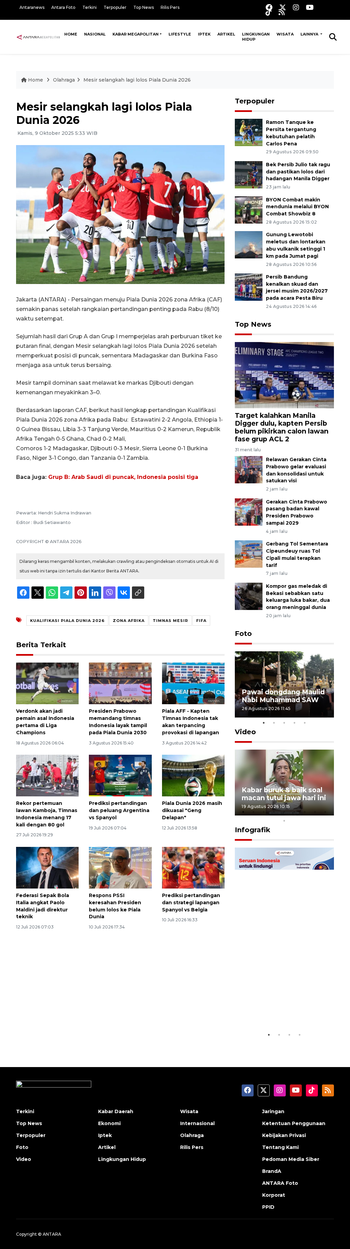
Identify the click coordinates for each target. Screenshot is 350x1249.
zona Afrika (129, 620)
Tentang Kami (280, 1147)
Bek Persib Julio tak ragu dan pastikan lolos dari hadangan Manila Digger (298, 171)
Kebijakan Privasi (284, 1135)
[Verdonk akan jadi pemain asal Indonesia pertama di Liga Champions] (47, 683)
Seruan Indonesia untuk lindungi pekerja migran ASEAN (283, 1004)
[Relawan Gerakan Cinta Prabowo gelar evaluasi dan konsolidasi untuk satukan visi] (248, 469)
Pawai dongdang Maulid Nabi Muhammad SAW (283, 696)
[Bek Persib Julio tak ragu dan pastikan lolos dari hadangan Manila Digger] (248, 174)
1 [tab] (263, 722)
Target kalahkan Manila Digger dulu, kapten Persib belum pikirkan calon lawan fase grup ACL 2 (281, 427)
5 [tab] (304, 722)
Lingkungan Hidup (256, 37)
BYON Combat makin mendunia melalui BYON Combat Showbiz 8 (297, 207)
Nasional (95, 34)
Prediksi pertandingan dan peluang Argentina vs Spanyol (119, 810)
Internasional (197, 1123)
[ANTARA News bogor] (38, 36)
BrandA (271, 1171)
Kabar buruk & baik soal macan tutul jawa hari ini (284, 794)
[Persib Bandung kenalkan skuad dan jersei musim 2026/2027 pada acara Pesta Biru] (248, 286)
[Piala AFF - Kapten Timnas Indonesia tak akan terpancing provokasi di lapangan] (193, 683)
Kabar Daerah (115, 1111)
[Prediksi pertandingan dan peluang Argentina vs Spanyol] (120, 775)
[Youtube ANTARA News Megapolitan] (310, 7)
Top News (143, 7)
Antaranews (31, 7)
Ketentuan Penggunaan (293, 1123)
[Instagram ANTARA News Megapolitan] (296, 7)
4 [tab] (294, 722)
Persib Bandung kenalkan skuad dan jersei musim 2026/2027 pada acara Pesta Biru (297, 287)
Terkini (89, 7)
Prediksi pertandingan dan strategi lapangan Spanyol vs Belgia (191, 902)
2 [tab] (274, 722)
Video (245, 732)
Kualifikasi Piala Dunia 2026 (67, 620)
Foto (243, 633)
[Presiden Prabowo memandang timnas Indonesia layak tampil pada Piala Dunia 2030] (120, 683)
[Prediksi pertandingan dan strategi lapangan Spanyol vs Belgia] (193, 867)
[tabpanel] (284, 684)
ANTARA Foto (280, 1183)
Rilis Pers (170, 7)
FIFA (201, 620)
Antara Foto (63, 7)
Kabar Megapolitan (135, 34)
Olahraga (64, 80)
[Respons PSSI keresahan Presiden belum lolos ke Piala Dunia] (120, 867)
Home (70, 34)
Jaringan (273, 1111)
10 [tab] (284, 820)
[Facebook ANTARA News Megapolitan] (269, 7)
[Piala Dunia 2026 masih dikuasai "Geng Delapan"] (193, 775)
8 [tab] (315, 811)
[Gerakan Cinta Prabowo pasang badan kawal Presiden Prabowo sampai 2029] (248, 511)
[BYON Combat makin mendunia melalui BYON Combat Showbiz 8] (248, 209)
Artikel (226, 34)
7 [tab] (304, 811)
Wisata (285, 34)
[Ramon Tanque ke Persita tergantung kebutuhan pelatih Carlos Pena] (248, 132)
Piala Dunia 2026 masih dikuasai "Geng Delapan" (192, 810)
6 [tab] (294, 811)
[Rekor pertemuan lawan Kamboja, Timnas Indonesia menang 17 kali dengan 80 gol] (47, 775)
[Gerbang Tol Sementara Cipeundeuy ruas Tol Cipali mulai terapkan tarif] (248, 553)
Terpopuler (115, 7)
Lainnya (309, 34)
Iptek (204, 34)
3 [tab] (284, 722)
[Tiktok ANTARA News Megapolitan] (269, 12)
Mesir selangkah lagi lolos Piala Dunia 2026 (137, 80)
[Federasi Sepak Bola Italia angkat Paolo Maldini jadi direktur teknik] (47, 867)
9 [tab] (325, 811)
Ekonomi (109, 1123)
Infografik (252, 830)
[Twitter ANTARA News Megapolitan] (282, 7)
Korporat (273, 1195)
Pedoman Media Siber (290, 1159)
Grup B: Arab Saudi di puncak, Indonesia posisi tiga (123, 477)
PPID (268, 1207)
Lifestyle (180, 34)
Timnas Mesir (170, 620)
